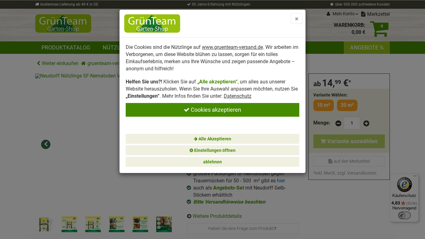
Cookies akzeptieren (215, 109)
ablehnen (212, 161)
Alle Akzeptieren (214, 138)
